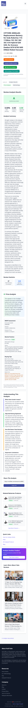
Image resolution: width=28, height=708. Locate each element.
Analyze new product (8, 638)
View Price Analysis (11, 67)
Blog (4, 544)
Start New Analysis (14, 557)
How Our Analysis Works (9, 537)
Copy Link (14, 485)
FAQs (4, 539)
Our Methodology (6, 673)
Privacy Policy (5, 691)
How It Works (5, 671)
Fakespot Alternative (7, 695)
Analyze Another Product (11, 63)
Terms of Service (6, 693)
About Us (4, 685)
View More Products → (14, 528)
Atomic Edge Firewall (18, 704)
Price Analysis (7, 85)
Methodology (16, 85)
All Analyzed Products (8, 542)
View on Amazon (9, 59)
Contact (4, 689)
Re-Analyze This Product (12, 71)
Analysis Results (13, 82)
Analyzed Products (6, 678)
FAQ (3, 675)
